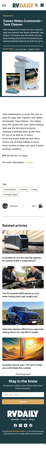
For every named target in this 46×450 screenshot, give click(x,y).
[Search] (36, 5)
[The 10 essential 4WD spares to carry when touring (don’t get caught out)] (23, 277)
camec (23, 189)
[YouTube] (25, 425)
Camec (29, 162)
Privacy (32, 419)
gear (34, 189)
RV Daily (9, 49)
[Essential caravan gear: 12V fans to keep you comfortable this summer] (23, 349)
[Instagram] (20, 425)
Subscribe (15, 419)
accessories (10, 189)
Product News (11, 195)
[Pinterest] (30, 425)
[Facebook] (15, 425)
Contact (24, 419)
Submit (23, 401)
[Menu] (42, 5)
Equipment (8, 16)
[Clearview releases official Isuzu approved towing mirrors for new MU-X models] (23, 313)
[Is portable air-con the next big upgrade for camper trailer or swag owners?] (23, 241)
